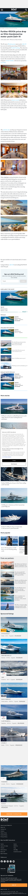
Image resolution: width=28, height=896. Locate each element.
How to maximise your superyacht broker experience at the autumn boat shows (20, 598)
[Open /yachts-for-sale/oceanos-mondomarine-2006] (7, 377)
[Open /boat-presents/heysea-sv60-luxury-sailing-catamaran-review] (7, 606)
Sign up (14, 885)
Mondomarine (11, 44)
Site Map (16, 849)
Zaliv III (2, 307)
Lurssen (3, 784)
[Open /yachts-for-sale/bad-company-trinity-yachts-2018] (14, 690)
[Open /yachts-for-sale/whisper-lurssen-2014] (14, 772)
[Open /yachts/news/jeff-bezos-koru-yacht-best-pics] (9, 541)
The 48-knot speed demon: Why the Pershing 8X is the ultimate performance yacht (21, 565)
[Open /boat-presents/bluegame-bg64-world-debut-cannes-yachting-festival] (7, 581)
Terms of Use (4, 833)
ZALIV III (16, 317)
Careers (2, 831)
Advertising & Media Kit (6, 825)
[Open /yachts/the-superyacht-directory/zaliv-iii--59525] (14, 298)
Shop (15, 847)
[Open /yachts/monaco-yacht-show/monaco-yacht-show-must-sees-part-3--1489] (6, 358)
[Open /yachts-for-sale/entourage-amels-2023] (14, 624)
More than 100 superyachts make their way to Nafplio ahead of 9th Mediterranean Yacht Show (19, 343)
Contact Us (3, 829)
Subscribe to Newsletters (14, 814)
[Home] (14, 10)
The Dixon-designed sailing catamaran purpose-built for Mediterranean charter (21, 606)
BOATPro (16, 846)
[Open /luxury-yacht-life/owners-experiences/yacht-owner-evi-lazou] (6, 351)
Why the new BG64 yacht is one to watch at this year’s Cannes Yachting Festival (21, 582)
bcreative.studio (18, 851)
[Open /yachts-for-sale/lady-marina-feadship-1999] (14, 712)
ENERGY (4, 743)
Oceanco (3, 679)
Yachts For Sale (4, 846)
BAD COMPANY (6, 699)
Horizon (3, 657)
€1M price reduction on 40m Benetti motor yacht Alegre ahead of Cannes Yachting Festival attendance (14, 417)
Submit (23, 281)
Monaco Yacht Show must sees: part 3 (19, 358)
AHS (2, 677)
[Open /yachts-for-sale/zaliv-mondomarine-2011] (7, 320)
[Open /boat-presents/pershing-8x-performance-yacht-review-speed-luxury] (7, 565)
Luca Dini (3, 62)
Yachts (2, 844)
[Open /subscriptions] (10, 869)
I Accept (14, 460)
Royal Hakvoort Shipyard (7, 806)
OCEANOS (17, 374)
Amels (2, 635)
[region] (14, 448)
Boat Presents (4, 853)
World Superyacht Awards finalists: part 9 (19, 365)
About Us (3, 827)
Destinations (4, 849)
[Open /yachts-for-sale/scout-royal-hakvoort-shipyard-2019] (14, 794)
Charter (2, 847)
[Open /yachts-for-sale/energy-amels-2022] (14, 733)
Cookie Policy (4, 834)
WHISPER (4, 782)
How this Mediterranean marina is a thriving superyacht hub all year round (20, 590)
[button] (25, 20)
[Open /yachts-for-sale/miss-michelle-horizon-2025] (14, 646)
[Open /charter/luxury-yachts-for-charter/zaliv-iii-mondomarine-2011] (7, 333)
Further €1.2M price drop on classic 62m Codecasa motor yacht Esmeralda (11, 527)
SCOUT (3, 804)
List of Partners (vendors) (6, 456)
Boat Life (3, 851)
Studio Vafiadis (10, 60)
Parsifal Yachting (15, 48)
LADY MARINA (5, 721)
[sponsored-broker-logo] (3, 631)
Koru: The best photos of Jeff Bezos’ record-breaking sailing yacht (9, 549)
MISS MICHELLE (6, 655)
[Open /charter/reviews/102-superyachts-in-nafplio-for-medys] (6, 343)
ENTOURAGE (5, 634)
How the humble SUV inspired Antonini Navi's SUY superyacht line (20, 573)
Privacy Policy (4, 836)
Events (15, 844)
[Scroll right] (26, 545)
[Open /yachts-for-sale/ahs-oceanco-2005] (14, 668)
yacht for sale (6, 130)
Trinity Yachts (4, 701)
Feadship (3, 723)
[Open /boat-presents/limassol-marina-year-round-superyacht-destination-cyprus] (7, 590)
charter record (15, 100)
